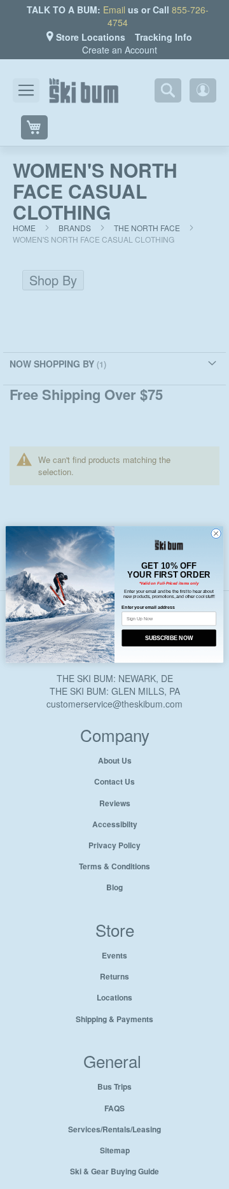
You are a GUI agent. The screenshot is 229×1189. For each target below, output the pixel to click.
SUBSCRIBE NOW (169, 637)
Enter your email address (147, 606)
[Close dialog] (216, 534)
